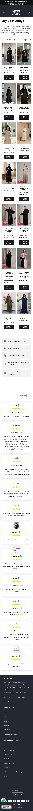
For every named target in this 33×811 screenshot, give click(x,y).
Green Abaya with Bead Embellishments (9, 318)
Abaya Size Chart (9, 763)
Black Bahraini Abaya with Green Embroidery (24, 231)
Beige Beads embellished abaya (24, 188)
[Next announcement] (30, 3)
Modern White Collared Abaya (24, 147)
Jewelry (6, 725)
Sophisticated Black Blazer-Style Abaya (8, 108)
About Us (7, 746)
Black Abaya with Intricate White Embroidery (8, 231)
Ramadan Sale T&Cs (10, 754)
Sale (5, 712)
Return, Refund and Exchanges (13, 772)
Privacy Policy (8, 767)
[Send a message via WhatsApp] (3, 800)
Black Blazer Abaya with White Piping (24, 69)
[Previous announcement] (3, 3)
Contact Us (7, 759)
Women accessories (10, 734)
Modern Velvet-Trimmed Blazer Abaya (24, 108)
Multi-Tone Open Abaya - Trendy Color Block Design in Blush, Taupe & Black (24, 275)
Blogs (5, 776)
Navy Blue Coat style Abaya (24, 317)
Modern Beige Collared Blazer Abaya (9, 148)
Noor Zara (19, 807)
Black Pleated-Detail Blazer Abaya (9, 69)
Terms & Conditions (10, 750)
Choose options (8, 77)
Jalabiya (6, 721)
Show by (23, 395)
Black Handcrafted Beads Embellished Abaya (9, 275)
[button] (4, 13)
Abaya (6, 716)
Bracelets (7, 729)
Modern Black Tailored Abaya (9, 187)
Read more (23, 449)
